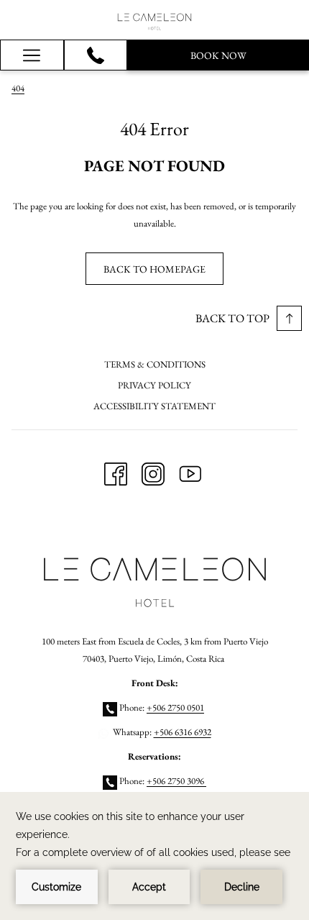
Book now (218, 55)
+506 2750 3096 (176, 781)
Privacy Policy (154, 385)
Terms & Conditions (155, 364)
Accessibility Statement (154, 406)
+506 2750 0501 (175, 707)
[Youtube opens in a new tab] (190, 471)
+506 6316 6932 (182, 732)
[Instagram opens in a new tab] (153, 471)
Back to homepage (154, 269)
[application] (154, 856)
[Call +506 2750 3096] (95, 55)
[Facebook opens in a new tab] (115, 471)
